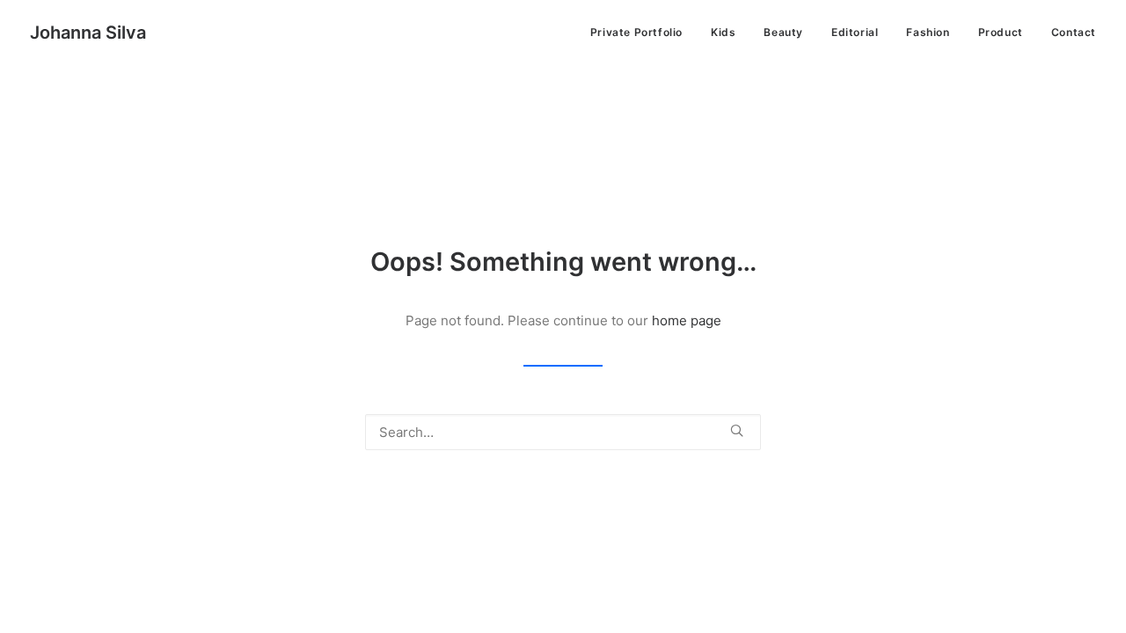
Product (1000, 32)
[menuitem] (642, 32)
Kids (723, 32)
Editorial (854, 32)
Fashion (927, 32)
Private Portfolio (636, 32)
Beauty (783, 32)
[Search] (563, 432)
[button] (737, 430)
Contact (1073, 32)
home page (686, 320)
